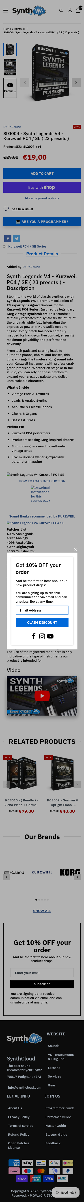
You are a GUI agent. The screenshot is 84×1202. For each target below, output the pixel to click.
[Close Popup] (75, 550)
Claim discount (42, 622)
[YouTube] (50, 636)
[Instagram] (42, 636)
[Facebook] (33, 636)
